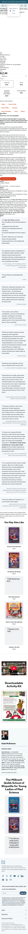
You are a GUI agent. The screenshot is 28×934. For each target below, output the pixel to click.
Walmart (23, 111)
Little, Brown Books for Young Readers (10, 64)
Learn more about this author (9, 772)
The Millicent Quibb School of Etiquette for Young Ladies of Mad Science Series (13, 195)
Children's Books (4, 183)
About (3, 910)
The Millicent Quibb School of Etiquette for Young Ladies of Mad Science (13, 191)
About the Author (5, 197)
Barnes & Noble (12, 104)
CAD (13, 13)
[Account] (22, 5)
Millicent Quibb (4, 189)
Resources (5, 914)
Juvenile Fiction (4, 186)
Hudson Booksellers (6, 111)
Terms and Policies (7, 918)
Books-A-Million (5, 107)
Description (3, 113)
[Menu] (3, 5)
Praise (1, 215)
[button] (14, 53)
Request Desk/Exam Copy (8, 179)
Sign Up (23, 893)
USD (13, 11)
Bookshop (14, 107)
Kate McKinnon (6, 55)
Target (15, 111)
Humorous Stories (15, 186)
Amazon (3, 104)
